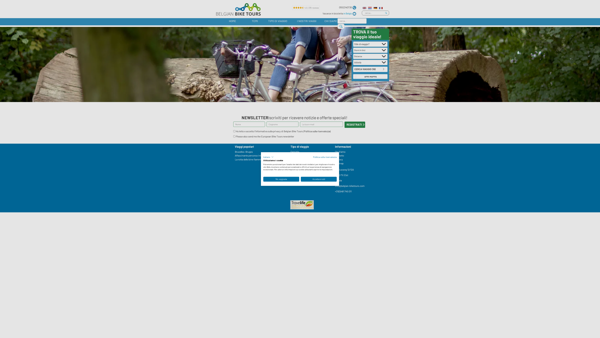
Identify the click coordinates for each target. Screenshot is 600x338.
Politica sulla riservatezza (325, 157)
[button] (268, 157)
